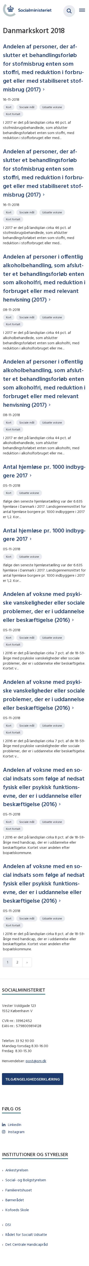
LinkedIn (14, 1124)
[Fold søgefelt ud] (69, 11)
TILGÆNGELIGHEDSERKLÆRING (32, 1079)
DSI (8, 1224)
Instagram (16, 1131)
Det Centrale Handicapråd (26, 1244)
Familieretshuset (18, 1190)
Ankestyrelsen (16, 1170)
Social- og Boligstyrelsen (25, 1180)
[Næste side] (27, 962)
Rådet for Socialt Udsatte (26, 1234)
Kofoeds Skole (17, 1209)
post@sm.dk (36, 1061)
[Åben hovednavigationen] (84, 11)
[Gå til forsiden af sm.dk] (25, 11)
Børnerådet (14, 1200)
